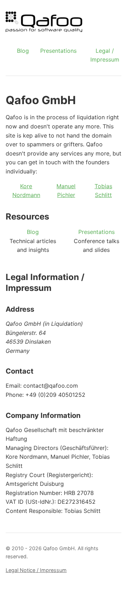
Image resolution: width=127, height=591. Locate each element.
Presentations (58, 50)
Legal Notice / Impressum (36, 570)
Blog (23, 50)
